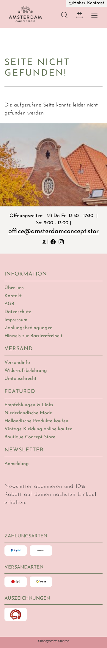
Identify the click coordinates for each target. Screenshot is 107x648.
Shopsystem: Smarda (53, 641)
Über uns (14, 288)
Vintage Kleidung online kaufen (38, 429)
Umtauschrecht (20, 378)
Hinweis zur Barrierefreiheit (33, 336)
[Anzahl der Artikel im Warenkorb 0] (79, 15)
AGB (9, 304)
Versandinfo (17, 362)
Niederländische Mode (28, 413)
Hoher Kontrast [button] (88, 3)
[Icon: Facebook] (53, 241)
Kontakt (13, 296)
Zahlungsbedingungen (28, 328)
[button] (64, 15)
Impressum (15, 320)
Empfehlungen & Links (28, 405)
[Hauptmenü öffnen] (94, 15)
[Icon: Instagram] (61, 241)
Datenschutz (17, 312)
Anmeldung (16, 463)
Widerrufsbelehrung (25, 370)
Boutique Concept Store (29, 437)
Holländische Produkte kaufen (36, 421)
